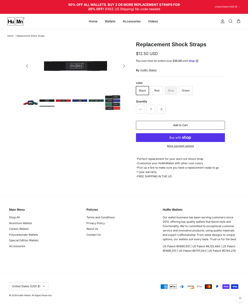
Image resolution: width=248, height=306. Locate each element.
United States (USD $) (226, 6)
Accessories (132, 21)
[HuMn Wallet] (16, 21)
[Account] (222, 21)
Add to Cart (180, 125)
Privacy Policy (95, 223)
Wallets (110, 21)
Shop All (14, 217)
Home (93, 21)
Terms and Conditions (100, 217)
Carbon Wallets (19, 229)
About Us (92, 229)
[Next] (124, 66)
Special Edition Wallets (23, 240)
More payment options (180, 146)
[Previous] (27, 66)
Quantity (141, 101)
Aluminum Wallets (20, 223)
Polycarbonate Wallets (23, 234)
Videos (153, 21)
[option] (75, 66)
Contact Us (93, 234)
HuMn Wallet (148, 70)
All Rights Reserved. (42, 295)
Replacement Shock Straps (30, 35)
